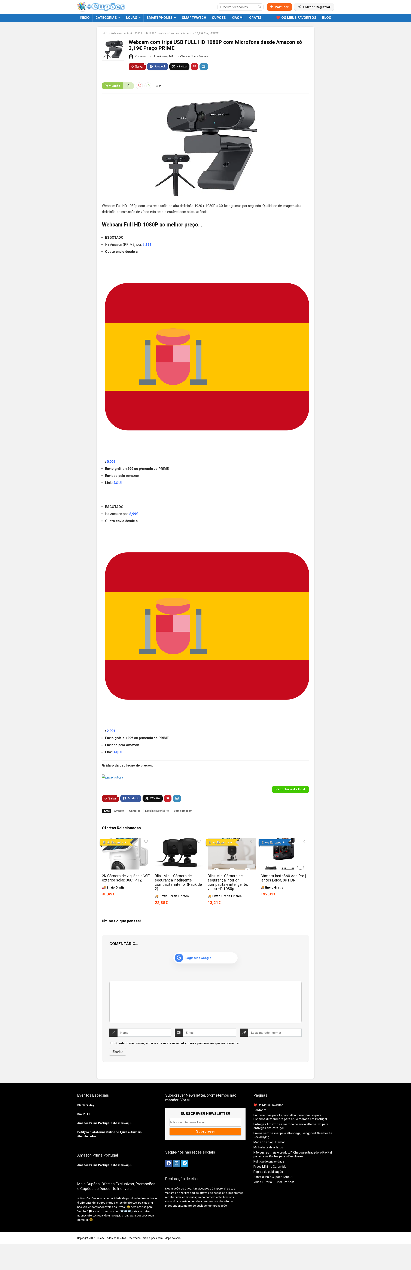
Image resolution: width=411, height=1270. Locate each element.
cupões (219, 18)
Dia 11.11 (83, 1114)
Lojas (131, 18)
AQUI (117, 483)
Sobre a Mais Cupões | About (273, 1177)
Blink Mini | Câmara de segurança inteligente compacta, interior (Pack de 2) (178, 882)
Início (85, 18)
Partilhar (282, 7)
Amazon (119, 810)
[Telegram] (184, 1163)
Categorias (106, 18)
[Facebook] (168, 1163)
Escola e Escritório (157, 810)
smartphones (159, 18)
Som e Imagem (199, 56)
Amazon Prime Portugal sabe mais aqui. (104, 1123)
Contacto (260, 1110)
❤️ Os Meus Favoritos (296, 18)
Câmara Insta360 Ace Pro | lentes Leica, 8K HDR (283, 878)
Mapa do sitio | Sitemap (269, 1142)
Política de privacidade (268, 1161)
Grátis (255, 18)
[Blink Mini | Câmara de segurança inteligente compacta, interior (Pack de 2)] (179, 840)
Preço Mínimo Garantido (269, 1166)
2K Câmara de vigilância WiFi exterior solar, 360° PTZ (126, 878)
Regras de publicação (268, 1171)
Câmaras (185, 56)
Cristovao (140, 56)
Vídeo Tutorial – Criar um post (273, 1182)
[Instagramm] (176, 1163)
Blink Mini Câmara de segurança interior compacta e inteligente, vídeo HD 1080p (228, 882)
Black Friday (85, 1105)
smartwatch (194, 18)
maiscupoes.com (153, 1238)
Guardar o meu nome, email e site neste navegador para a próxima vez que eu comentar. (177, 1043)
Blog (326, 18)
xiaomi (237, 18)
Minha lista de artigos (268, 1147)
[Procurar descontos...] (260, 7)
